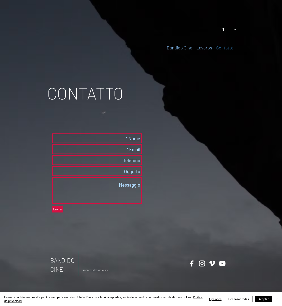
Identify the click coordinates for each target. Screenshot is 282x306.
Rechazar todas (238, 299)
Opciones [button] (215, 299)
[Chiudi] (277, 299)
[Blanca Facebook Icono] (192, 263)
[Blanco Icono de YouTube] (222, 263)
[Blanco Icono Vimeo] (212, 263)
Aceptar (263, 299)
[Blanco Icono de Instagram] (202, 263)
